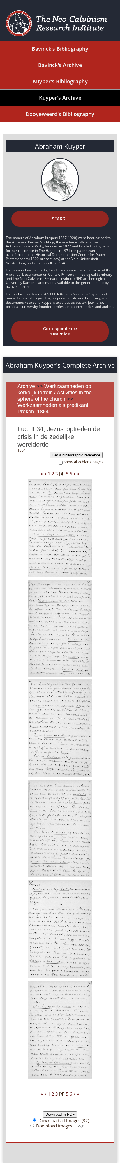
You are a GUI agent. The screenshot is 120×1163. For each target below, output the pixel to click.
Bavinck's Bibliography (60, 48)
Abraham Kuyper (60, 146)
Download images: (55, 1126)
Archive (26, 386)
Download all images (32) (63, 1120)
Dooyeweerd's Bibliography (60, 113)
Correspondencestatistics (60, 331)
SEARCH (60, 219)
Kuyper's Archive (60, 97)
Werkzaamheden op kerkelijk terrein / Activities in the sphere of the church (54, 392)
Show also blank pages (83, 462)
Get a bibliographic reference (76, 455)
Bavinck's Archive (60, 65)
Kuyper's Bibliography (60, 81)
